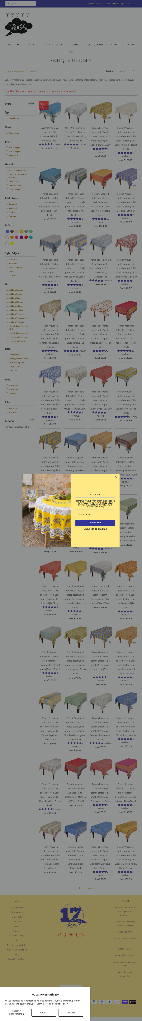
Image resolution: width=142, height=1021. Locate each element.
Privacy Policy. (61, 1003)
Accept (44, 1012)
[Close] (116, 477)
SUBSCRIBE (95, 522)
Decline (71, 1012)
